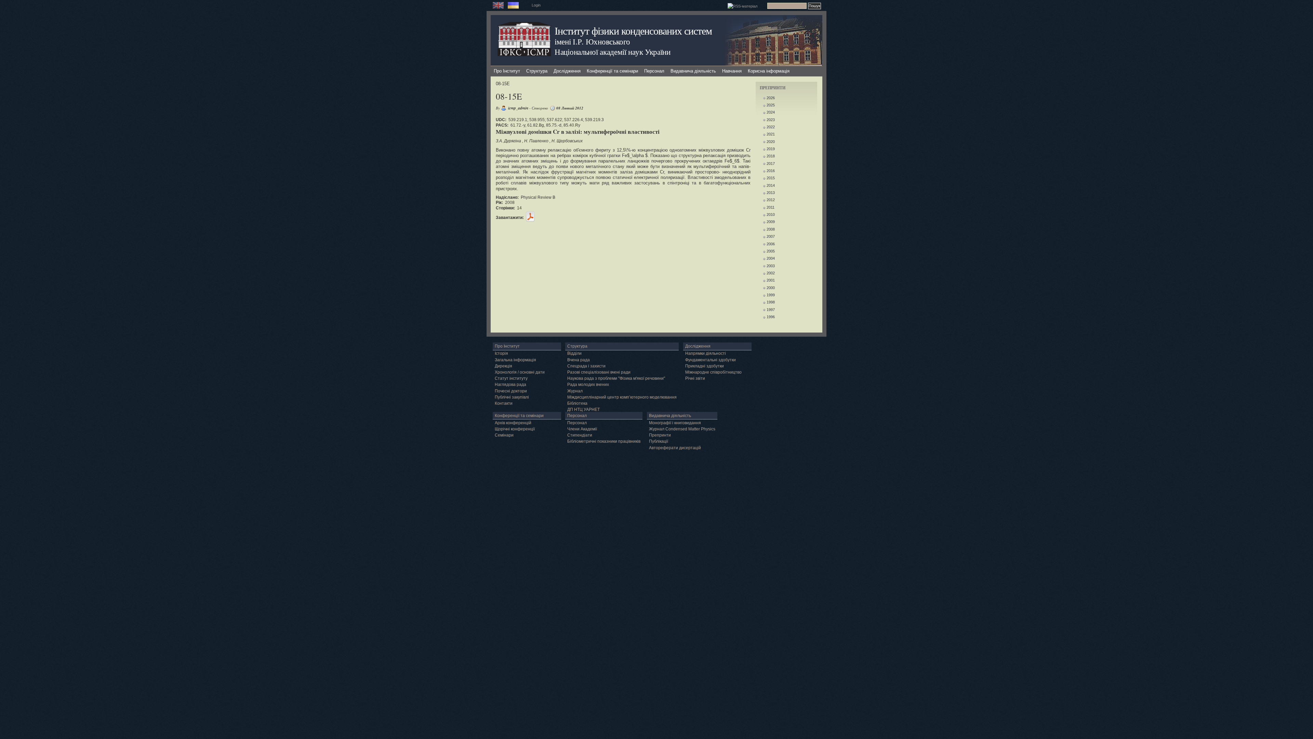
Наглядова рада (510, 384)
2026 (771, 98)
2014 (771, 185)
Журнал (575, 391)
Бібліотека (577, 403)
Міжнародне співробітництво (713, 372)
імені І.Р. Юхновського (592, 41)
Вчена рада (578, 360)
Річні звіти (695, 378)
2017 (771, 163)
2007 (771, 236)
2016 (771, 171)
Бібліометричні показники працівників (603, 441)
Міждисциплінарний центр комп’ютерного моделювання (622, 397)
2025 (771, 105)
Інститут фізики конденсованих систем (633, 31)
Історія (501, 353)
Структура (536, 71)
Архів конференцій (513, 422)
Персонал (654, 71)
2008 (771, 229)
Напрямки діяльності (705, 353)
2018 (771, 156)
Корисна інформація (769, 71)
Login (536, 5)
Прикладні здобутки (704, 366)
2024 (771, 112)
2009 (771, 222)
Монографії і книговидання (675, 422)
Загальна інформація (515, 360)
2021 (771, 134)
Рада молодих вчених (588, 384)
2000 (771, 288)
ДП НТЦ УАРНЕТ (583, 409)
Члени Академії (582, 429)
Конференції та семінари (612, 71)
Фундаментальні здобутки (710, 360)
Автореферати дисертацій (675, 447)
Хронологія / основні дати (520, 372)
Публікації (658, 441)
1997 (771, 310)
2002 (771, 273)
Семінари (504, 435)
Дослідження (567, 71)
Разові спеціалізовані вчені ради (599, 372)
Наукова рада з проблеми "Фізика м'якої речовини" (616, 378)
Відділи (574, 353)
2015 (771, 178)
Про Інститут (507, 71)
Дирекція (503, 366)
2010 (771, 214)
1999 (771, 295)
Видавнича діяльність (693, 71)
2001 (771, 280)
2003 (771, 266)
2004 (771, 258)
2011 (770, 207)
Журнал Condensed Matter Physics (682, 429)
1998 (771, 302)
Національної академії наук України (613, 52)
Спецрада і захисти (586, 366)
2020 (771, 142)
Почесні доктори (511, 391)
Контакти (504, 403)
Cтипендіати (579, 435)
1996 (771, 317)
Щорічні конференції (515, 429)
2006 (771, 244)
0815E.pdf (530, 216)
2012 (771, 200)
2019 (771, 149)
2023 (771, 120)
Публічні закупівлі (512, 397)
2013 (771, 193)
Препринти (660, 435)
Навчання (732, 71)
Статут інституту (511, 378)
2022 (771, 127)
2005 (771, 251)
